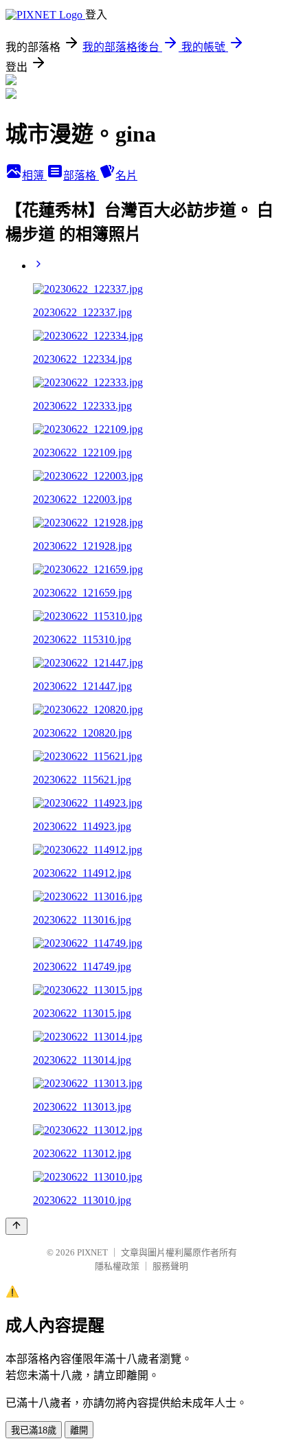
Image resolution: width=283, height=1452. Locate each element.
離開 (79, 1430)
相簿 (34, 175)
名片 (126, 175)
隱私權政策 (117, 1266)
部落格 (81, 175)
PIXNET (92, 1252)
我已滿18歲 (33, 1430)
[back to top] (16, 1226)
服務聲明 (170, 1266)
